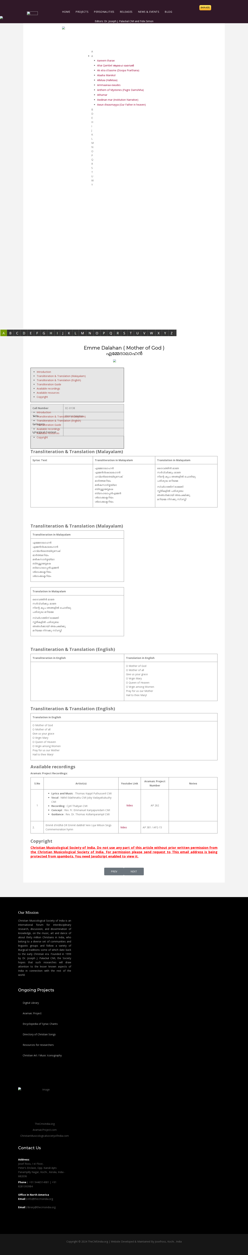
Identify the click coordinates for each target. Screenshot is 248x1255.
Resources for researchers (38, 1045)
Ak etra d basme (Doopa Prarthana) (118, 70)
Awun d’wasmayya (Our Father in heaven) (121, 104)
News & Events (148, 11)
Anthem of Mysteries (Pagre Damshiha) (120, 90)
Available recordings (48, 388)
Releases (126, 11)
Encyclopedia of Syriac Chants (40, 1024)
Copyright (42, 397)
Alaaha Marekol (106, 75)
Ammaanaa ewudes (109, 85)
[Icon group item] (21, 1215)
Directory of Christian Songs (39, 1034)
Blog (168, 11)
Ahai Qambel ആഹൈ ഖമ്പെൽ (115, 65)
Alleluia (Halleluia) (107, 80)
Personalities (104, 11)
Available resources (48, 392)
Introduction (44, 372)
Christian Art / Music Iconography (42, 1055)
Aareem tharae (106, 60)
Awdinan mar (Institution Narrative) (117, 99)
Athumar (102, 95)
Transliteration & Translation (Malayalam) (61, 376)
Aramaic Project (32, 1013)
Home (66, 11)
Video (129, 805)
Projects (82, 11)
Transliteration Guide (49, 384)
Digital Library (30, 1002)
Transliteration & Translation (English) (59, 380)
